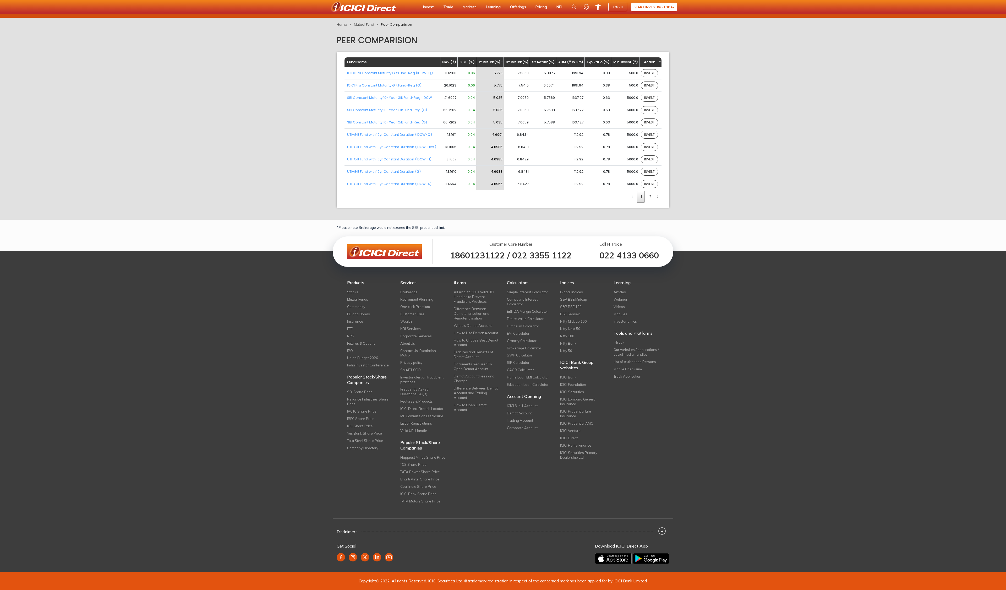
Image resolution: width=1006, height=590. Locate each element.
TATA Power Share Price (420, 472)
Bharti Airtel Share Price (419, 479)
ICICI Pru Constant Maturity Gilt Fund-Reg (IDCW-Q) (390, 73)
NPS (350, 336)
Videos (619, 307)
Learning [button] (493, 6)
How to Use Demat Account (476, 333)
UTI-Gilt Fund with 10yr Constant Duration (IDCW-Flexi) (391, 146)
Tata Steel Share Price (365, 441)
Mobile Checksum (628, 369)
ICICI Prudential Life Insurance (575, 413)
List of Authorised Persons (635, 362)
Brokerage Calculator (524, 348)
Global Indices (571, 292)
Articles (620, 292)
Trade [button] (448, 6)
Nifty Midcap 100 (573, 321)
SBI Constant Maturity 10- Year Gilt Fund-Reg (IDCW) (390, 97)
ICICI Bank (568, 377)
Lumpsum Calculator (523, 326)
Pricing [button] (541, 6)
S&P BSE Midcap (573, 299)
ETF (350, 329)
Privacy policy (411, 362)
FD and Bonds (358, 314)
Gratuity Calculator (522, 341)
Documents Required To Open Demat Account (473, 366)
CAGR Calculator (520, 370)
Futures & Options (361, 343)
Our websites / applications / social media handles (636, 352)
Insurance (355, 321)
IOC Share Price (360, 426)
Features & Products (416, 401)
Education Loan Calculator (528, 384)
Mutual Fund (364, 24)
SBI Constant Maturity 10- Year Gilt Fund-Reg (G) (387, 109)
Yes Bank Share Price (364, 433)
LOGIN (618, 7)
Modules (620, 314)
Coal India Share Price (418, 486)
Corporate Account (522, 428)
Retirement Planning (416, 299)
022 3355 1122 (542, 255)
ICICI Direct (569, 438)
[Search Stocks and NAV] (574, 7)
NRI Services (410, 329)
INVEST (649, 73)
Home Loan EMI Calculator (528, 377)
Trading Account (520, 420)
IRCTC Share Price (361, 411)
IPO (350, 351)
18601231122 (477, 255)
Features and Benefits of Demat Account (473, 354)
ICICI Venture (570, 431)
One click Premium (415, 307)
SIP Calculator (518, 362)
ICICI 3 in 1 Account (522, 406)
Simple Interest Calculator (527, 292)
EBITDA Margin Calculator (527, 311)
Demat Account (519, 413)
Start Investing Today (654, 7)
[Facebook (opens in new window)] (341, 557)
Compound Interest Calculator (522, 301)
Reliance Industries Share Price (368, 401)
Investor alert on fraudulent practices (422, 379)
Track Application (627, 376)
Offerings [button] (518, 6)
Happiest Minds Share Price (422, 457)
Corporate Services (416, 336)
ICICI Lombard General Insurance (578, 401)
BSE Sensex (570, 314)
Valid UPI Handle (413, 431)
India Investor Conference (368, 365)
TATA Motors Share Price (420, 501)
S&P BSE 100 (571, 307)
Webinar (620, 299)
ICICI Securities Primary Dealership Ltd (578, 455)
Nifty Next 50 (570, 329)
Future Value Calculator (525, 319)
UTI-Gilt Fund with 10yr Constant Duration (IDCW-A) (389, 183)
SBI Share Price (360, 392)
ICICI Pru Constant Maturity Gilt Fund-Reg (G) (384, 85)
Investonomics (625, 321)
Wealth (406, 321)
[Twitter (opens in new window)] (365, 557)
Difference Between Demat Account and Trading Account (476, 393)
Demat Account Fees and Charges (474, 378)
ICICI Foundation (573, 384)
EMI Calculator (518, 333)
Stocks (352, 292)
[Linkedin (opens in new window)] (377, 557)
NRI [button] (559, 6)
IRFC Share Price (360, 418)
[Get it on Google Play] (651, 558)
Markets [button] (470, 6)
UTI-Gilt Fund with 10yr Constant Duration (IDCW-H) (389, 159)
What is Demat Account (473, 325)
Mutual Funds (357, 299)
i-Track (619, 342)
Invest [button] (428, 6)
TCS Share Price (413, 464)
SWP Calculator (519, 355)
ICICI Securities (572, 392)
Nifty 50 (566, 351)
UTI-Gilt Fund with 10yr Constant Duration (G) (384, 171)
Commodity (356, 307)
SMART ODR (410, 370)
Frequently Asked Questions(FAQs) (414, 391)
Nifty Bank (568, 343)
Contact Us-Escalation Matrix (418, 353)
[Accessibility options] (598, 7)
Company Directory (362, 448)
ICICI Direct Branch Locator (422, 409)
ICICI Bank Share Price (418, 494)
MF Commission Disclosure (421, 416)
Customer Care (412, 314)
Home (342, 24)
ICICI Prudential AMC (576, 423)
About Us (407, 343)
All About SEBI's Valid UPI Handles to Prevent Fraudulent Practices (474, 297)
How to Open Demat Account (470, 407)
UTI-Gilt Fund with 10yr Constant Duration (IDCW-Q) (389, 134)
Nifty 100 (567, 336)
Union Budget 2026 (362, 358)
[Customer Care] (586, 7)
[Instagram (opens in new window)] (353, 557)
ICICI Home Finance (575, 445)
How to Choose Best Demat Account (476, 342)
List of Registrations (416, 423)
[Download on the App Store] (613, 558)
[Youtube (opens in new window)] (389, 557)
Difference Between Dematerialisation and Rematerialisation (471, 313)
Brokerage (409, 292)
